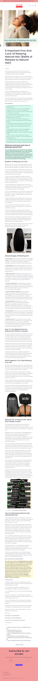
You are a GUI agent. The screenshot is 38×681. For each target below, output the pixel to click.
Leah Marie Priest (22, 561)
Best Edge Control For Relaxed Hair (13, 617)
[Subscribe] (28, 660)
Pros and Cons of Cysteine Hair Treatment (15, 620)
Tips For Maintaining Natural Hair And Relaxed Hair (19, 640)
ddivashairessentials (21, 510)
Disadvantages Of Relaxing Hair (14, 631)
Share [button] (7, 68)
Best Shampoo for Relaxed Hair (12, 615)
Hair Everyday (8, 678)
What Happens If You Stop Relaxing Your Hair (17, 636)
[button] (2, 5)
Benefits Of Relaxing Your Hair (14, 630)
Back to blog (19, 644)
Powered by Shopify (14, 678)
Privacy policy (20, 678)
